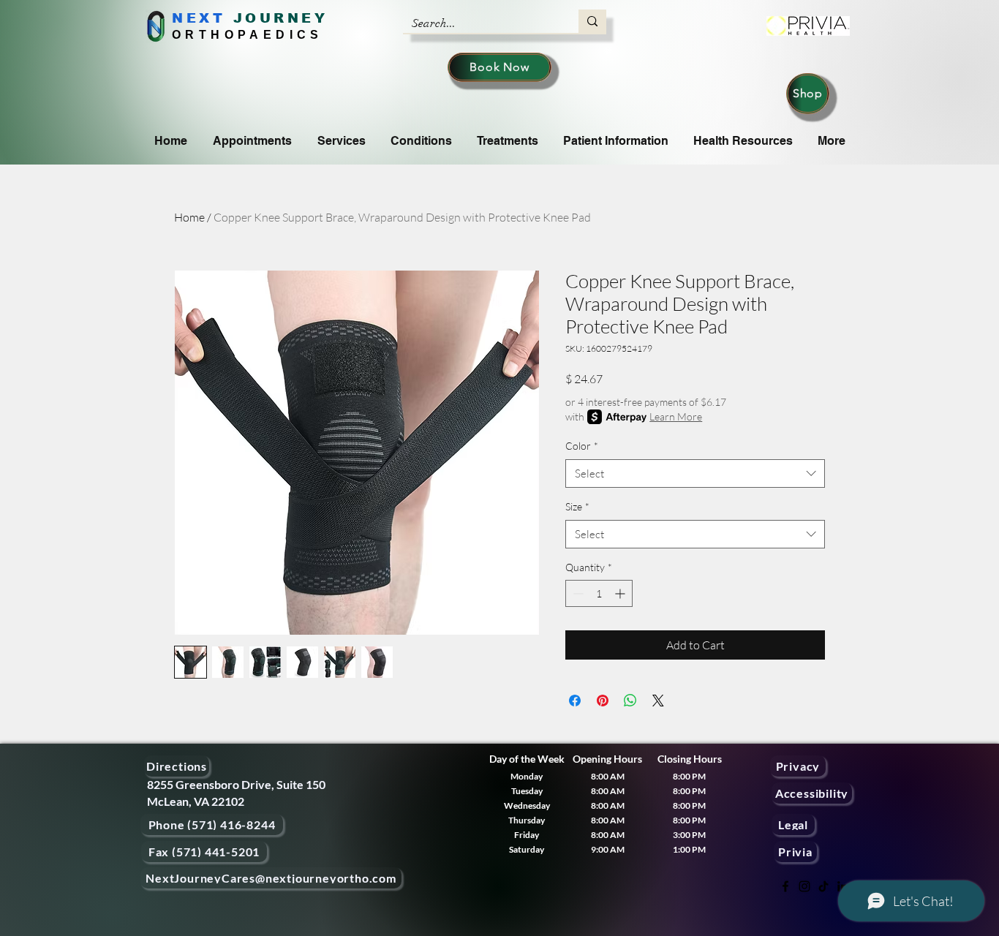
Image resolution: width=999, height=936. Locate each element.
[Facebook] (785, 886)
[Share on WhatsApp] (630, 700)
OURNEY (286, 18)
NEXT (198, 18)
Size (577, 506)
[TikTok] (823, 886)
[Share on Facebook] (575, 700)
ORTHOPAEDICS (247, 35)
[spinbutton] (599, 593)
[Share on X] (658, 700)
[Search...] (592, 21)
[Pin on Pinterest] (602, 700)
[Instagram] (804, 886)
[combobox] (695, 473)
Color (581, 445)
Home (189, 217)
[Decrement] (577, 593)
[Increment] (621, 593)
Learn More (675, 416)
